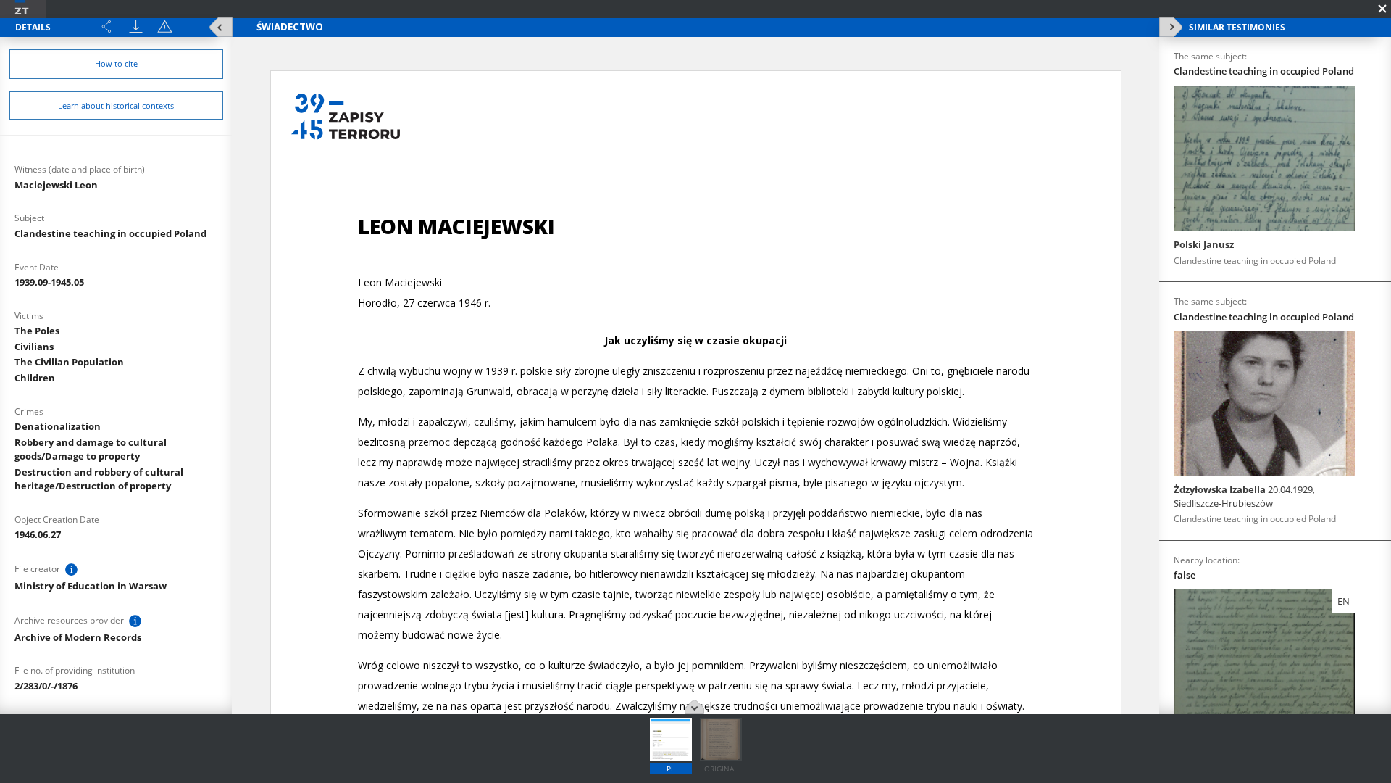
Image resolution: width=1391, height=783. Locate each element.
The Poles (36, 330)
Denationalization (57, 426)
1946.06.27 (37, 534)
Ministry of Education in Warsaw (90, 585)
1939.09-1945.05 (49, 282)
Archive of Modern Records (77, 637)
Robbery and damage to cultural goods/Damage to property (90, 449)
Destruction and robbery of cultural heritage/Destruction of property (98, 478)
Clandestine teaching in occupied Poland (110, 233)
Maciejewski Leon (56, 184)
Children (34, 377)
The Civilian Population (69, 361)
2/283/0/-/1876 (46, 685)
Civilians (34, 346)
